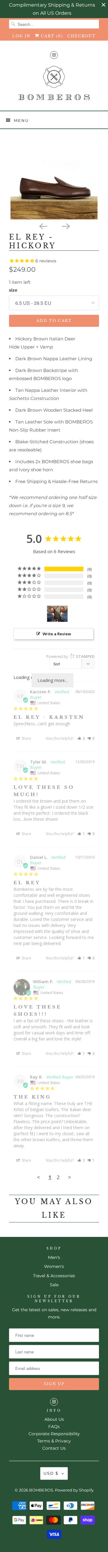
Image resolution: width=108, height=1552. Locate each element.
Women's (54, 1266)
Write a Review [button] (57, 634)
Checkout (81, 36)
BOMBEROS (41, 1490)
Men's (54, 1257)
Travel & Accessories (54, 1275)
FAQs (54, 1426)
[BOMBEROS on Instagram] (54, 55)
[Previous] (42, 226)
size (13, 290)
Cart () (51, 36)
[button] (81, 738)
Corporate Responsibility (54, 1433)
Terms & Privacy (54, 1441)
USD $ (51, 1473)
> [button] (69, 1177)
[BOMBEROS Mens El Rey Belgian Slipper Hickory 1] (54, 175)
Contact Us (54, 1448)
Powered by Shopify (74, 1490)
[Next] (65, 226)
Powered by (70, 656)
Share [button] (26, 738)
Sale (54, 1284)
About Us (54, 1419)
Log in (21, 36)
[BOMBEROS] (54, 85)
